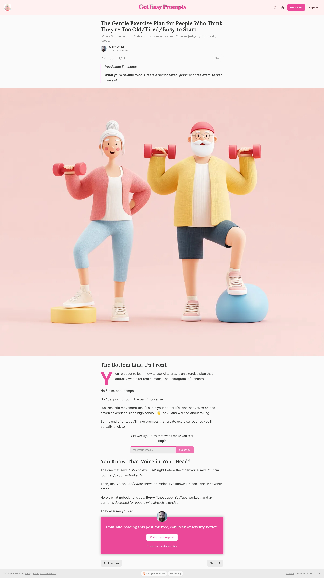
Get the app (175, 573)
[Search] (275, 7)
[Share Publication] (282, 7)
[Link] (96, 365)
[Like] (104, 58)
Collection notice (48, 573)
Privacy (28, 573)
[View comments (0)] (112, 58)
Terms (36, 573)
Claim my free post (162, 537)
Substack (290, 573)
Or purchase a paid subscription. (162, 546)
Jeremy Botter (117, 47)
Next (213, 563)
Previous (113, 563)
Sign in (313, 7)
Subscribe (296, 7)
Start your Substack (155, 573)
